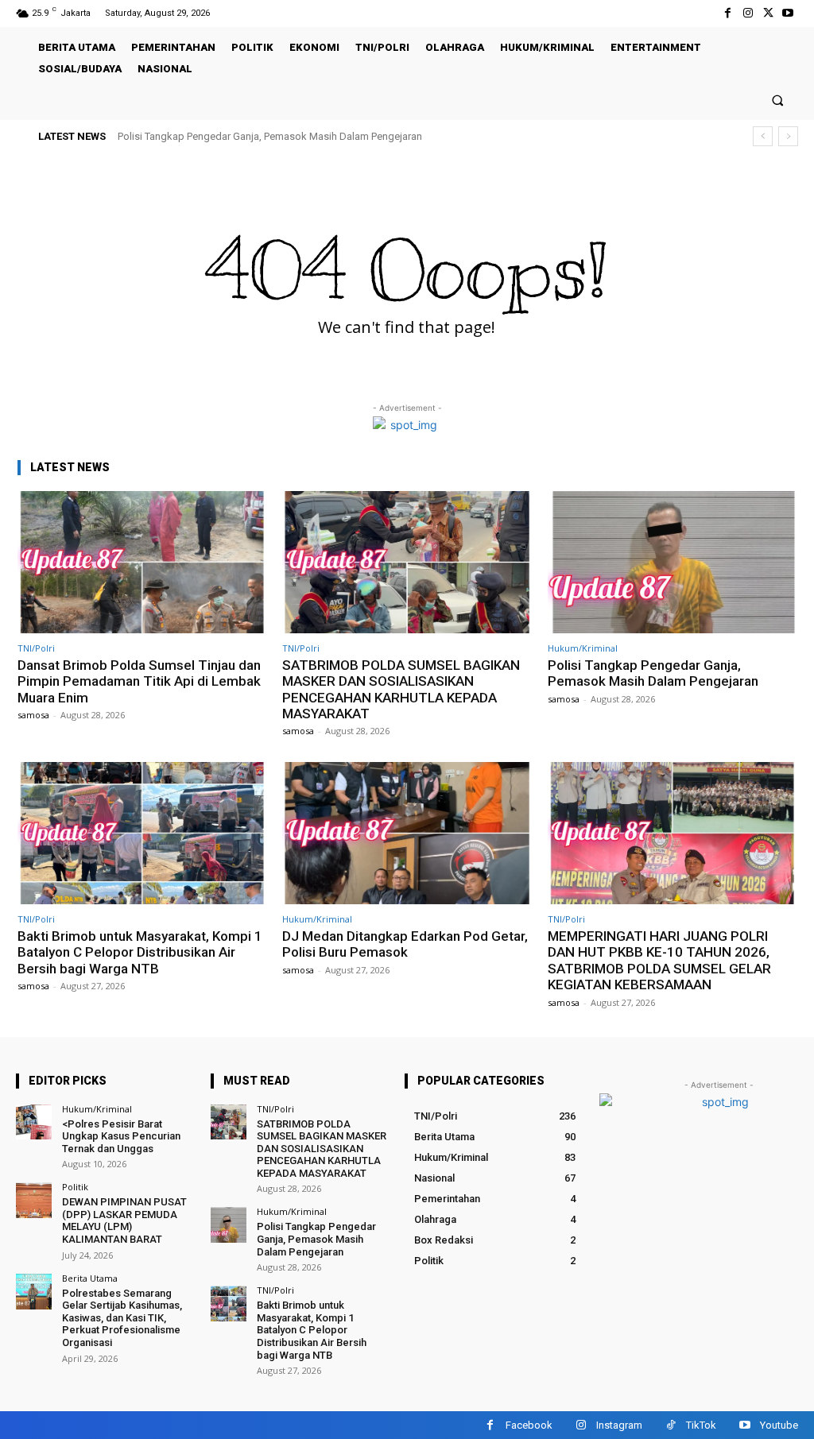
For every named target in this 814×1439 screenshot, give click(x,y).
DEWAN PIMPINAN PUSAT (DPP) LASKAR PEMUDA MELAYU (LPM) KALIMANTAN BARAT (124, 1220)
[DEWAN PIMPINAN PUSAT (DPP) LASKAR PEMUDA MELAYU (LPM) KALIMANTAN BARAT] (34, 1200)
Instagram (619, 1425)
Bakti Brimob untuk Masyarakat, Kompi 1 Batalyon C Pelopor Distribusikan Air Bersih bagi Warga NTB (139, 952)
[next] (788, 136)
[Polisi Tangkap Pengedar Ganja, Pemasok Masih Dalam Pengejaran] (672, 562)
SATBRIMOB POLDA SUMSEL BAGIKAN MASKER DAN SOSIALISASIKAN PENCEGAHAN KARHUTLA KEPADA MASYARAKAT (401, 689)
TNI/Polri (36, 648)
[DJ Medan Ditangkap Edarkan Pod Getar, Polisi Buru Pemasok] (406, 833)
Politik (75, 1186)
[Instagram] (748, 13)
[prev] (763, 136)
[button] (778, 99)
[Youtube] (788, 13)
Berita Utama (90, 1278)
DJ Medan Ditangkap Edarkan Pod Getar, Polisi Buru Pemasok (405, 944)
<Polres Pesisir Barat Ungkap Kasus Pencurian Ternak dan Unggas (121, 1136)
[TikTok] (670, 1425)
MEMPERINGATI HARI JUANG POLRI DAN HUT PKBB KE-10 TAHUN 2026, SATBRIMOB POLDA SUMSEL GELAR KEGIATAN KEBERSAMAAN (659, 960)
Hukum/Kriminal (583, 648)
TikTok (701, 1425)
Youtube (779, 1425)
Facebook (529, 1425)
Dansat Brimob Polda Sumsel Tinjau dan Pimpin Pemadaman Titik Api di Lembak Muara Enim (139, 681)
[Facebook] (728, 13)
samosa (33, 715)
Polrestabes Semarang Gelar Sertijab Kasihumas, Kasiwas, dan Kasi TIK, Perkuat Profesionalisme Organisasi (122, 1317)
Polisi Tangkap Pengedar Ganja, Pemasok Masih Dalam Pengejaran (270, 136)
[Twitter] (768, 13)
